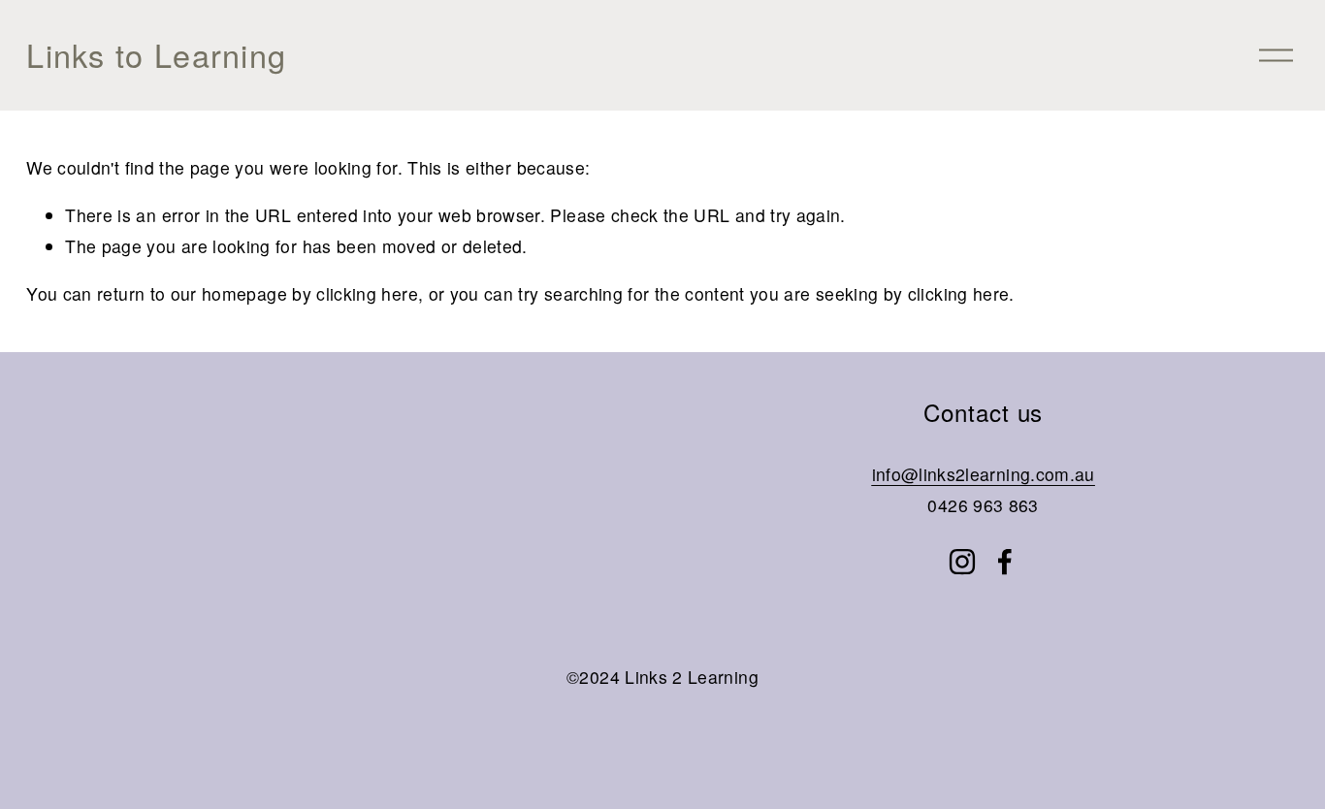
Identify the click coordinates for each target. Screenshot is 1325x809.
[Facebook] (1004, 561)
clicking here (367, 293)
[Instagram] (962, 561)
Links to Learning (156, 54)
